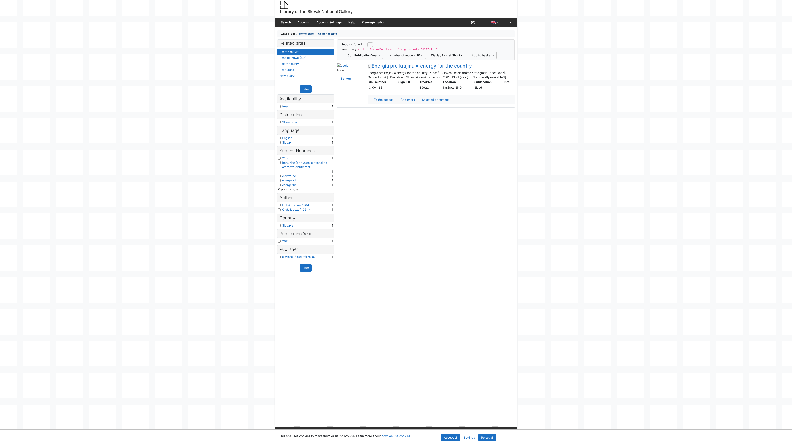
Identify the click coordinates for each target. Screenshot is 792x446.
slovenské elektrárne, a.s (299, 257)
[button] (483, 22)
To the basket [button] (382, 99)
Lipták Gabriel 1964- (296, 205)
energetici (289, 180)
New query (287, 75)
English (287, 138)
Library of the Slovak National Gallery (316, 11)
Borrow (345, 78)
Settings (469, 437)
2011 (285, 241)
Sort (362, 55)
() (472, 22)
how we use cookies (396, 436)
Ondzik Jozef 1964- (296, 209)
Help (351, 22)
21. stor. (287, 158)
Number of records (404, 55)
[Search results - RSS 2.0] (370, 44)
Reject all (487, 437)
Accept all (450, 437)
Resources (286, 69)
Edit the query (289, 63)
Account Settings (329, 22)
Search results (289, 51)
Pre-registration (373, 22)
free (285, 106)
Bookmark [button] (407, 99)
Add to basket (480, 55)
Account (303, 22)
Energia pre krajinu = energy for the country (420, 66)
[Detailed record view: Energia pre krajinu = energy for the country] (342, 65)
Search (286, 22)
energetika (289, 185)
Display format (444, 55)
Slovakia (288, 225)
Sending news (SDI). (293, 57)
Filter (305, 89)
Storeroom (289, 122)
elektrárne (289, 176)
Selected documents (435, 99)
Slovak (286, 142)
